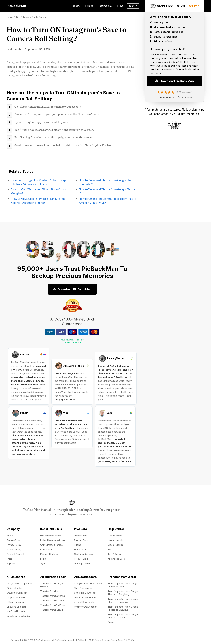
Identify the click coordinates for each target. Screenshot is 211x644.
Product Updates (49, 554)
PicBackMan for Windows (53, 540)
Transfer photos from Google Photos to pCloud (123, 616)
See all (111, 622)
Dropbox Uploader (16, 597)
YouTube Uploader (16, 611)
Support (11, 563)
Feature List (80, 549)
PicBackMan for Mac (50, 535)
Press (9, 558)
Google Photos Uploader (19, 583)
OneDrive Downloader (85, 606)
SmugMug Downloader (85, 592)
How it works (80, 535)
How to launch (115, 540)
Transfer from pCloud (51, 609)
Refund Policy (14, 549)
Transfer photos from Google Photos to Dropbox (123, 600)
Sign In (133, 5)
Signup (43, 563)
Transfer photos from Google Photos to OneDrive (123, 608)
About (10, 535)
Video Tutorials (115, 545)
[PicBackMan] (16, 5)
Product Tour (81, 540)
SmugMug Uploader (17, 592)
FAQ (110, 549)
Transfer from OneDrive (52, 605)
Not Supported (82, 563)
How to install (115, 535)
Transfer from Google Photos (51, 585)
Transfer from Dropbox (52, 600)
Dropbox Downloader (85, 597)
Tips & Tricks (114, 554)
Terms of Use (13, 540)
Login (43, 558)
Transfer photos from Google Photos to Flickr (123, 585)
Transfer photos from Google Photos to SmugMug (123, 593)
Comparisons (47, 549)
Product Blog (81, 558)
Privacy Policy (14, 545)
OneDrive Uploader (16, 606)
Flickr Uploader (14, 588)
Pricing (77, 545)
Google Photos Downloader (88, 583)
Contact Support (15, 554)
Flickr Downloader (83, 588)
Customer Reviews (83, 554)
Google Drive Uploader (18, 616)
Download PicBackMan (176, 82)
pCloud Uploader (15, 602)
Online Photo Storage (51, 545)
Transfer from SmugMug (52, 596)
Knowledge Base (116, 558)
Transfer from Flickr (50, 591)
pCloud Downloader (84, 602)
